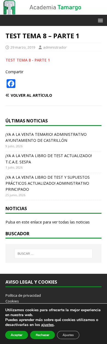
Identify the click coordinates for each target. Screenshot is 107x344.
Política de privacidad (23, 295)
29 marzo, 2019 (22, 47)
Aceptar (16, 335)
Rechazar (42, 335)
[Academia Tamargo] (53, 11)
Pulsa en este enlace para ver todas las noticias (47, 222)
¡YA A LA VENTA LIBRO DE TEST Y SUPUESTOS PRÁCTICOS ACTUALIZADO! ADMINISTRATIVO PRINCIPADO (47, 183)
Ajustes (68, 335)
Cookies (12, 301)
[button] (99, 20)
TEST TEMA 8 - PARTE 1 (27, 60)
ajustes (47, 324)
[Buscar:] (53, 253)
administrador (55, 47)
